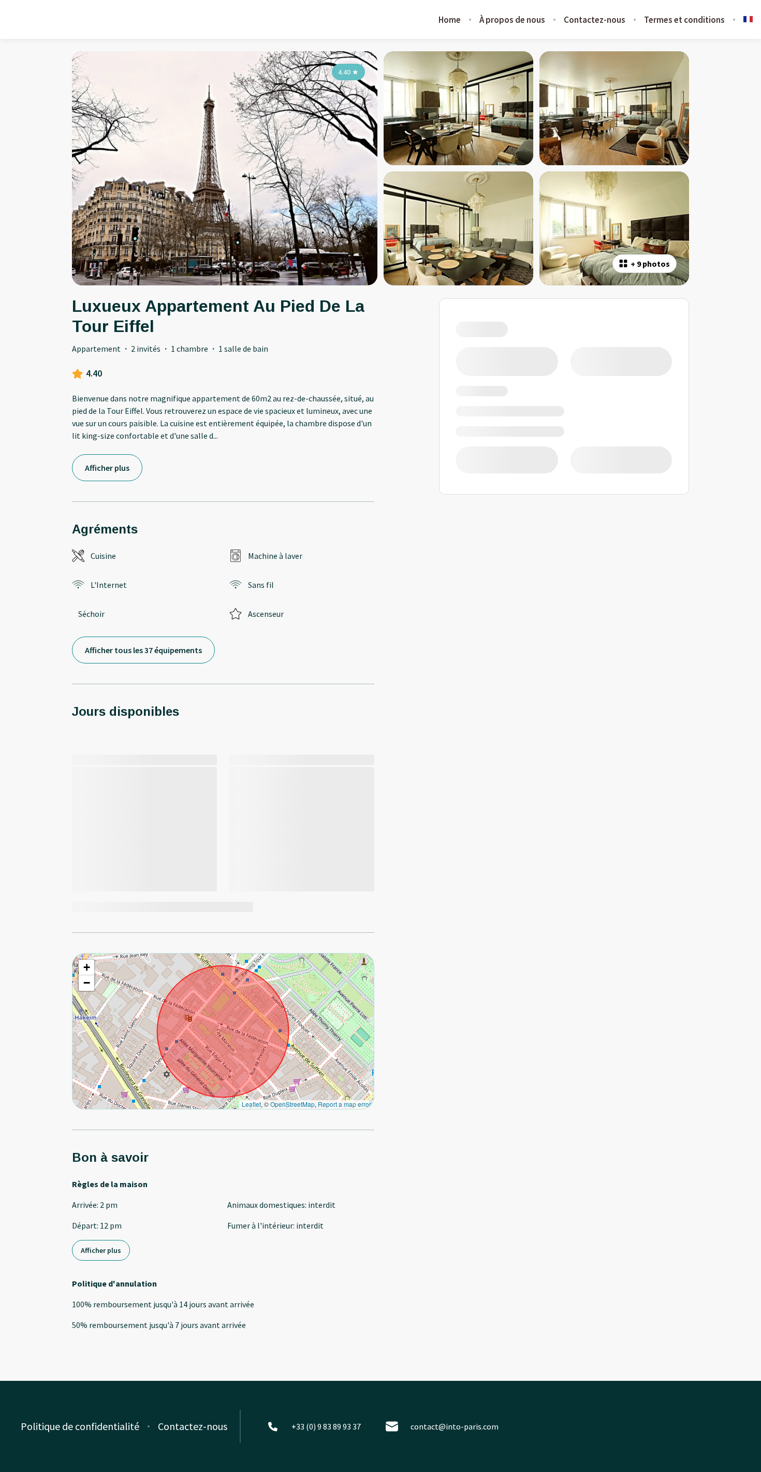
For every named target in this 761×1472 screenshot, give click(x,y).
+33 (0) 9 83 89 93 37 (326, 1426)
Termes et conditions (684, 20)
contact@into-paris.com (455, 1426)
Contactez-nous (594, 20)
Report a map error (344, 1104)
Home (449, 20)
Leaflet (251, 1104)
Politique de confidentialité (80, 1426)
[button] (86, 967)
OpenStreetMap (292, 1104)
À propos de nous (512, 20)
